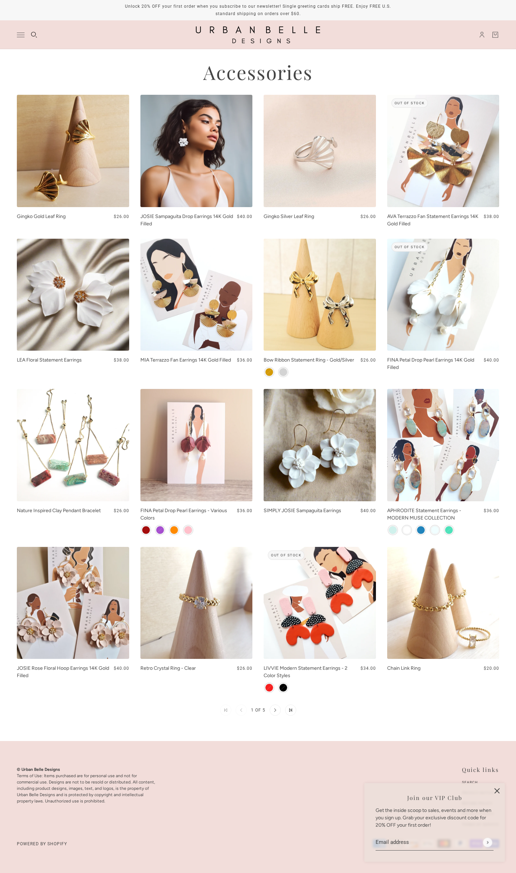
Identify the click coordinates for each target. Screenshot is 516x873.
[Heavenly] (435, 530)
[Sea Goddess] (393, 530)
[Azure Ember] (421, 530)
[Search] (34, 35)
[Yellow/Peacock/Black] (283, 687)
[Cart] (495, 35)
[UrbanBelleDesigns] (258, 35)
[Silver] (283, 372)
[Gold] (269, 372)
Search (470, 782)
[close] (497, 790)
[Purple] (160, 530)
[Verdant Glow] (449, 530)
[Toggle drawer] (21, 35)
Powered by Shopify (42, 843)
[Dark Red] (146, 530)
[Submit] (487, 842)
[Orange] (174, 530)
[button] (275, 710)
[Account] (482, 35)
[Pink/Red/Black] (269, 687)
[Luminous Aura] (407, 530)
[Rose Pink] (188, 530)
